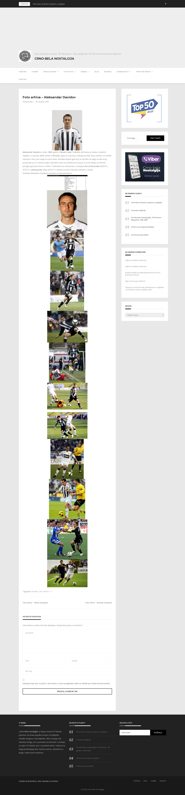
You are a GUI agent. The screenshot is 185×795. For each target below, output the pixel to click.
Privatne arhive (143, 71)
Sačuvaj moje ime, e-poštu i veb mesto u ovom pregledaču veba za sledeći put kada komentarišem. (66, 683)
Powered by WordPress (27, 781)
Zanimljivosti (123, 71)
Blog (97, 71)
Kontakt (23, 79)
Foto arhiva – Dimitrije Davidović (98, 602)
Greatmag (45, 781)
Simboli (84, 71)
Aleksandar (28, 102)
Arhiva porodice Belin (140, 235)
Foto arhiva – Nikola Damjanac (35, 602)
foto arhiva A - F (45, 591)
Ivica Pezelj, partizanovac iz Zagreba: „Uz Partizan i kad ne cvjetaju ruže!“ (144, 288)
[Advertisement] (92, 31)
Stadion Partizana (139, 260)
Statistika (68, 71)
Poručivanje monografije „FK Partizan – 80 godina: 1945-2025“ (146, 218)
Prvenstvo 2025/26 (138, 210)
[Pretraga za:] (136, 138)
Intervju (108, 71)
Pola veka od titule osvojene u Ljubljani (49, 4)
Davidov (34, 591)
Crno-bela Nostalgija (54, 58)
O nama (35, 71)
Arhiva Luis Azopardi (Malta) (142, 227)
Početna (23, 71)
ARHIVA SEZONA (49, 71)
